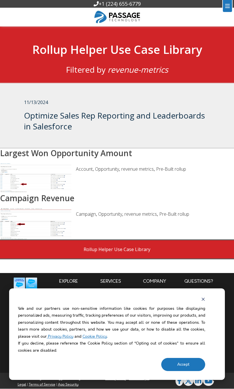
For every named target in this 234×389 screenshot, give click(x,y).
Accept (183, 364)
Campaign (86, 214)
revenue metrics (137, 169)
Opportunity (107, 169)
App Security (68, 384)
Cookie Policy (94, 336)
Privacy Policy (60, 336)
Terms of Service (42, 384)
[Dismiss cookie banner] (203, 299)
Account (84, 169)
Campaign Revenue (37, 198)
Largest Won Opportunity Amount (66, 153)
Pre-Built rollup (171, 169)
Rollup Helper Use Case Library (117, 49)
